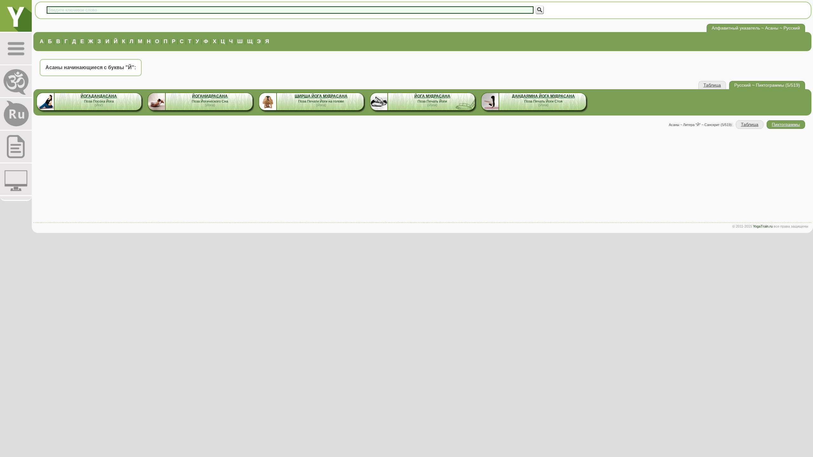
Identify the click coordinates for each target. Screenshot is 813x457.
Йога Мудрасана (432, 96)
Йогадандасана (99, 96)
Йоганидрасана (210, 96)
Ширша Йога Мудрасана (321, 96)
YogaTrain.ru (763, 226)
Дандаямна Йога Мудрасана (543, 96)
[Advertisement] (422, 176)
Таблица (712, 85)
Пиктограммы (786, 124)
